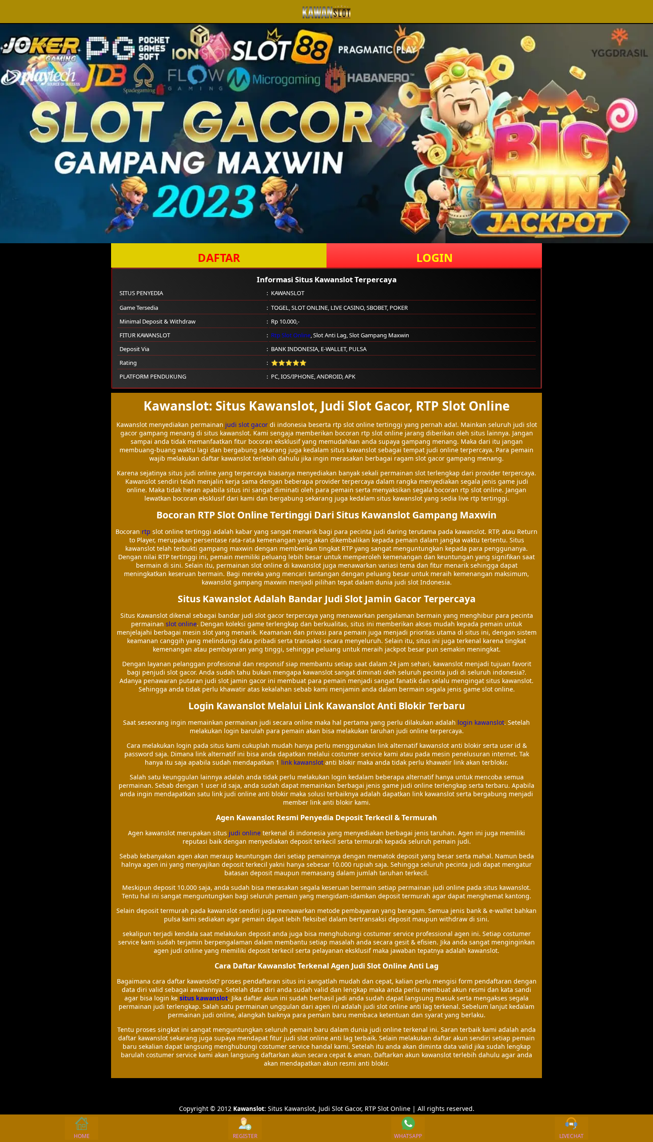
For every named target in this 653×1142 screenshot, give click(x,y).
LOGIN (434, 257)
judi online (245, 833)
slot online (181, 624)
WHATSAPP (408, 1136)
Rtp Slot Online (291, 335)
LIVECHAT (571, 1136)
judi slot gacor (246, 424)
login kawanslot (481, 722)
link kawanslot (302, 762)
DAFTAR (219, 257)
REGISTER (245, 1136)
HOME (82, 1136)
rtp (146, 531)
